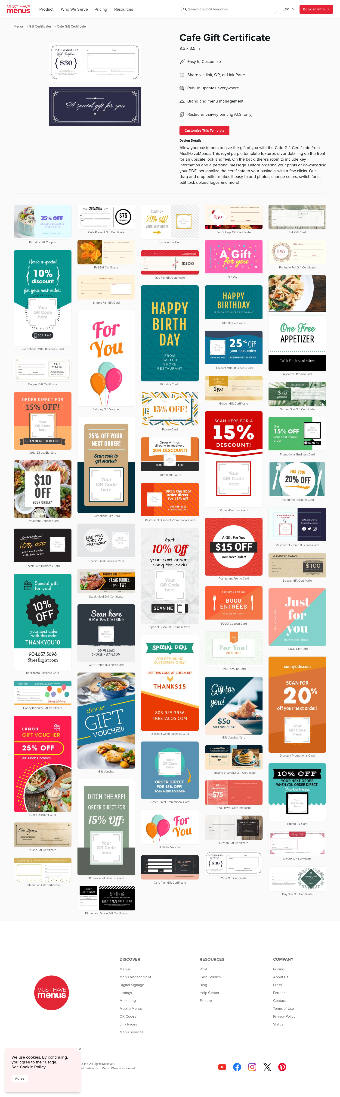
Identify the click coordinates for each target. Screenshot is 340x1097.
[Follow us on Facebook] (237, 1067)
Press (277, 985)
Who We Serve (74, 9)
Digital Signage (132, 985)
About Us (280, 977)
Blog (203, 985)
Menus (19, 26)
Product (46, 9)
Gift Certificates (41, 26)
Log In (288, 9)
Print (203, 969)
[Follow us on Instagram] (252, 1067)
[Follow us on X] (267, 1067)
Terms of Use (283, 1008)
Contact (279, 1001)
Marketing (128, 1001)
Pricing (101, 9)
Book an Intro (314, 9)
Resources (123, 9)
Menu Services (131, 1032)
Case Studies (210, 977)
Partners (279, 993)
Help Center (209, 993)
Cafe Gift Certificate (71, 26)
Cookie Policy (33, 1066)
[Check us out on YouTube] (222, 1067)
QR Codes (128, 1016)
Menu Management (135, 977)
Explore (206, 1001)
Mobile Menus (131, 1008)
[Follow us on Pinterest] (282, 1067)
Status (278, 1024)
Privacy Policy (284, 1016)
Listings (126, 993)
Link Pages (128, 1024)
